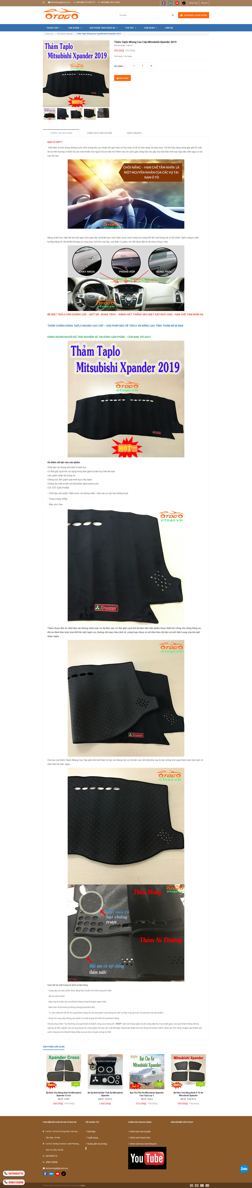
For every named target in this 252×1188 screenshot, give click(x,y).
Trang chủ (52, 28)
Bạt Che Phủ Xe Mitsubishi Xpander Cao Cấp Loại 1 (147, 1094)
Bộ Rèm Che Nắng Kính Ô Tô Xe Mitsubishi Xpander (188, 1094)
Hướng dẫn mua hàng (96, 1144)
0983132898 (115, 2)
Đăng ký (204, 3)
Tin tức (129, 28)
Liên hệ (169, 28)
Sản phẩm (73, 28)
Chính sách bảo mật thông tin (143, 1144)
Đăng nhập (193, 3)
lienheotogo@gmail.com (60, 2)
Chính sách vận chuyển (140, 1131)
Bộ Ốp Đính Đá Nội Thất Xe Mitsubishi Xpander (105, 1094)
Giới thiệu (91, 1131)
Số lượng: (118, 66)
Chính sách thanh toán (139, 1137)
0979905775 (90, 2)
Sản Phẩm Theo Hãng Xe (102, 28)
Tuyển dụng (92, 1137)
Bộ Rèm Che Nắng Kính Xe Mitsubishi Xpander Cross (63, 1094)
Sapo (83, 1185)
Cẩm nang (149, 28)
